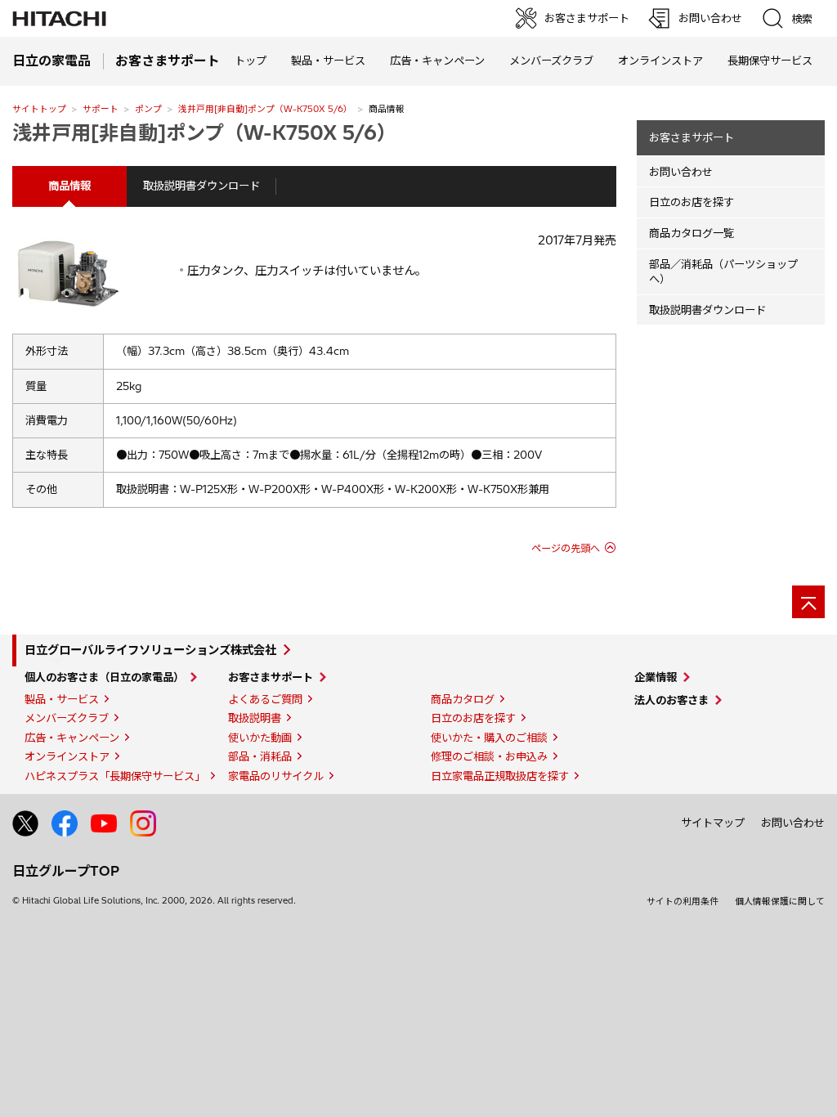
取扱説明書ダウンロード (201, 185)
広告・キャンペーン (72, 737)
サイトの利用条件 (682, 901)
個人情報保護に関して (780, 901)
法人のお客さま (671, 700)
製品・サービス (62, 699)
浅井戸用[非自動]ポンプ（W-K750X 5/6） (265, 108)
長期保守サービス (769, 60)
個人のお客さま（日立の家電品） (104, 677)
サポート (101, 108)
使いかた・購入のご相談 (489, 737)
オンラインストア (660, 60)
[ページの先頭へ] (808, 601)
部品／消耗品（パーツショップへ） (723, 272)
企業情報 (655, 677)
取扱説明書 (254, 717)
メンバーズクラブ (551, 60)
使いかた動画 (260, 737)
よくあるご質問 (265, 699)
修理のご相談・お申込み (489, 756)
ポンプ (148, 108)
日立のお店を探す (691, 202)
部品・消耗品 (260, 756)
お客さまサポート (691, 137)
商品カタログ (463, 699)
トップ (250, 60)
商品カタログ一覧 (691, 233)
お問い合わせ (681, 171)
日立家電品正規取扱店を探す (500, 776)
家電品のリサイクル (276, 776)
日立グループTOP (65, 871)
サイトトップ (39, 108)
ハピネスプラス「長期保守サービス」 (115, 776)
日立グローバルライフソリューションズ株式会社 (150, 650)
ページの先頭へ (565, 548)
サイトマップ (713, 822)
